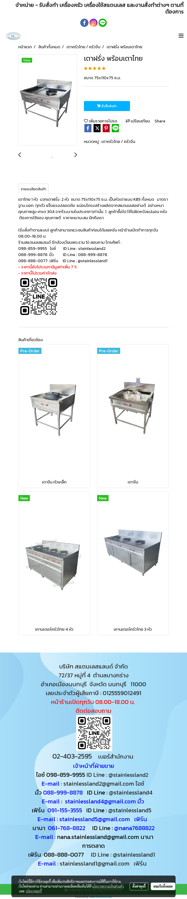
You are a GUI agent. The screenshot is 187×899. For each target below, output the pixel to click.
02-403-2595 (72, 756)
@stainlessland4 (130, 792)
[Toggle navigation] (181, 36)
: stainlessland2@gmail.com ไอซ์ (103, 783)
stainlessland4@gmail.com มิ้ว (104, 801)
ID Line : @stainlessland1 (123, 854)
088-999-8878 (63, 792)
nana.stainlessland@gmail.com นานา (104, 836)
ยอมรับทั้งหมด (163, 886)
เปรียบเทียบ (140, 121)
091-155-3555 (64, 810)
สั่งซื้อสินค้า (109, 106)
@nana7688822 (134, 827)
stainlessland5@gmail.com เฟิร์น (103, 819)
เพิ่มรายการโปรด (102, 121)
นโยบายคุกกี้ (34, 891)
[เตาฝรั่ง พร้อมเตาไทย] (47, 100)
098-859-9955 (65, 774)
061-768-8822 (67, 827)
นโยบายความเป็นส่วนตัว (108, 886)
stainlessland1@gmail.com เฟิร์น (104, 863)
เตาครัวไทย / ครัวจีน (118, 141)
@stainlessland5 (131, 810)
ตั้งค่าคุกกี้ (138, 886)
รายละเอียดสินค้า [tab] (33, 189)
